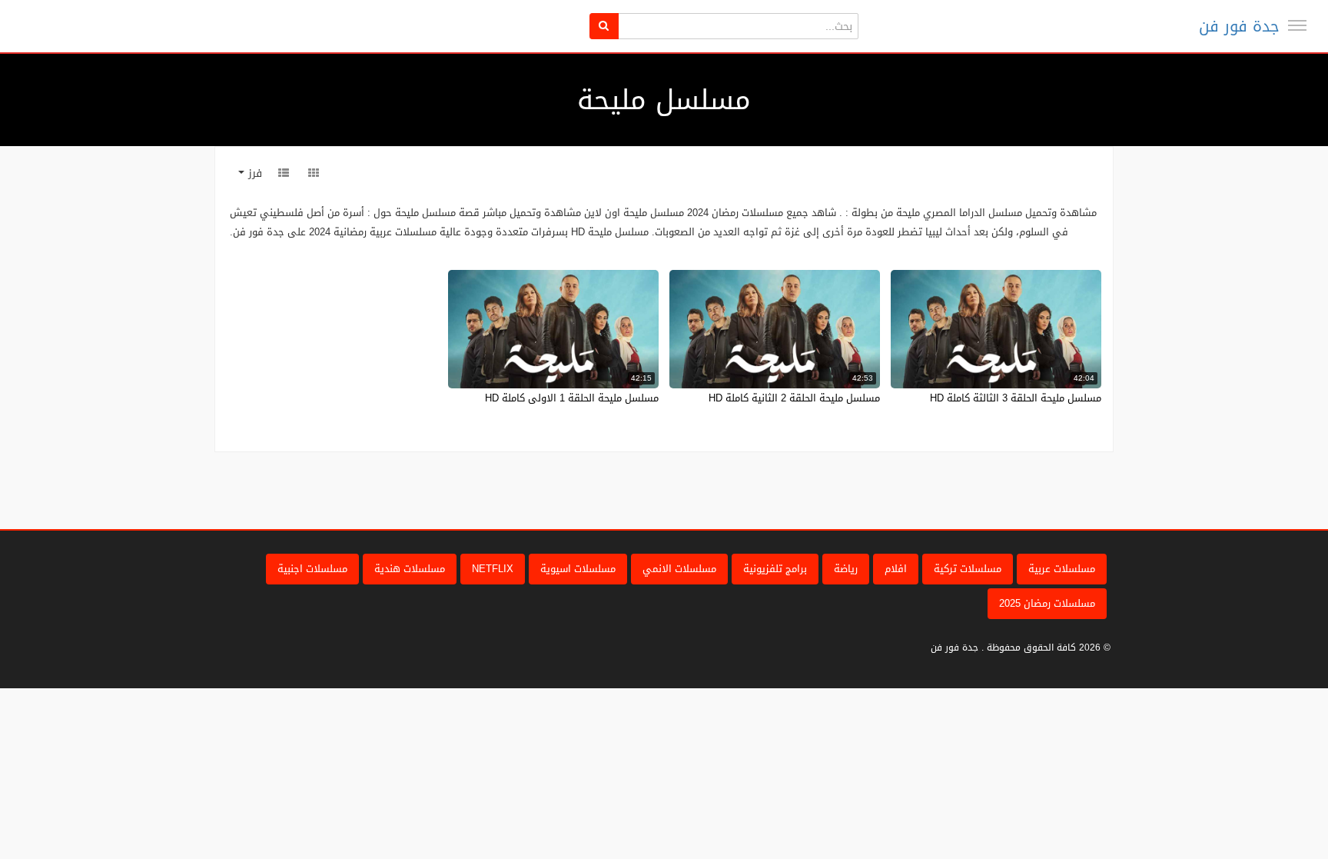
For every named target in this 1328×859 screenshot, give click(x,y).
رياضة (846, 568)
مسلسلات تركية (967, 568)
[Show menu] (1297, 25)
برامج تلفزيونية (775, 568)
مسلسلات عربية (1061, 568)
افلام (896, 568)
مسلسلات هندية (409, 568)
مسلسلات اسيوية (578, 568)
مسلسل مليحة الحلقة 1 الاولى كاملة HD (572, 398)
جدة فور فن (1239, 26)
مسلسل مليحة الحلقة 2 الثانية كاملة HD (794, 398)
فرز (253, 173)
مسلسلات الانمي (679, 568)
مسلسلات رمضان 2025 (1047, 603)
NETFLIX (492, 568)
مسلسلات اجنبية (312, 568)
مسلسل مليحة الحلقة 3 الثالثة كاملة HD (1015, 398)
